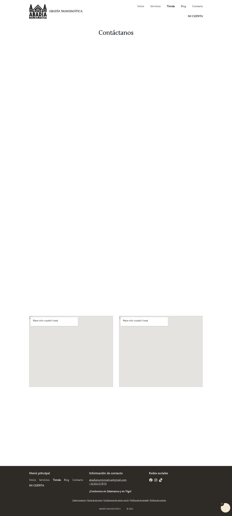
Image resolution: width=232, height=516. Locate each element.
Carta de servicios (94, 500)
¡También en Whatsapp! (116, 456)
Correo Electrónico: (76, 128)
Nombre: (70, 110)
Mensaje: (70, 163)
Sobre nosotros (79, 500)
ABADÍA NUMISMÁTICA (66, 11)
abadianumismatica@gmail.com (108, 480)
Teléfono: (70, 145)
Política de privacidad (116, 215)
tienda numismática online (58, 268)
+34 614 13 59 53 (98, 483)
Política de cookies (158, 500)
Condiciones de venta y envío (116, 500)
